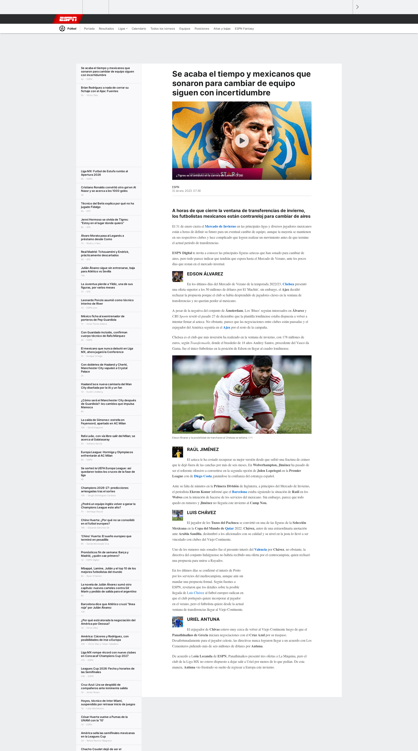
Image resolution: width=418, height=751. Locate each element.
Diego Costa (203, 475)
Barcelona (239, 491)
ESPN (68, 19)
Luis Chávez (195, 592)
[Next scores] (357, 7)
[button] (347, 19)
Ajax (226, 327)
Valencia (260, 549)
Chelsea (288, 283)
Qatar (229, 528)
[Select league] (70, 7)
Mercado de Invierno (220, 226)
